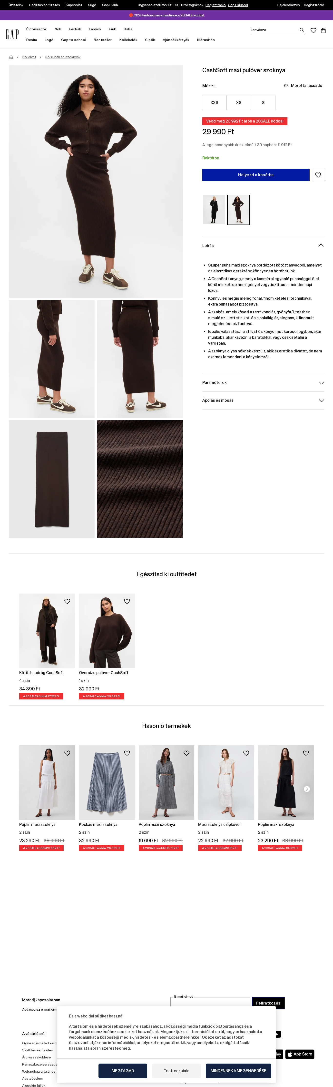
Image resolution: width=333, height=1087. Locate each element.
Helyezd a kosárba (256, 175)
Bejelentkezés (288, 5)
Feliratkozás (268, 1003)
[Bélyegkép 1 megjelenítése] (52, 359)
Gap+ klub (110, 5)
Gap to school (73, 40)
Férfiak (75, 29)
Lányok (95, 29)
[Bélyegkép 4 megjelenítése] (140, 479)
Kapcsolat (74, 5)
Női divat (29, 57)
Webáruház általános (39, 1071)
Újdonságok (36, 29)
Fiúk (112, 29)
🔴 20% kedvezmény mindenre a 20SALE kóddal (166, 15)
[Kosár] (323, 30)
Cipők (150, 40)
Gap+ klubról (238, 5)
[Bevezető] (11, 57)
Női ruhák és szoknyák (62, 57)
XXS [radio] (214, 102)
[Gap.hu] (12, 34)
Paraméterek (214, 382)
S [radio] (263, 102)
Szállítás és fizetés (44, 5)
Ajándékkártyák (176, 40)
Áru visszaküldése (36, 1057)
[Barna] (238, 210)
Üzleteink (16, 5)
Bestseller (103, 40)
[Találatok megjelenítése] (302, 30)
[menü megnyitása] (49, 29)
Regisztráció (216, 5)
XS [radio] (238, 102)
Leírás (208, 245)
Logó (49, 40)
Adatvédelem (32, 1078)
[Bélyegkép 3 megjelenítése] (52, 479)
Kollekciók (128, 40)
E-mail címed (183, 996)
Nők (58, 29)
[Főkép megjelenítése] (96, 181)
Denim (31, 40)
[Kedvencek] (313, 30)
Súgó (92, 5)
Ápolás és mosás (218, 400)
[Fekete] (213, 210)
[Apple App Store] (299, 1054)
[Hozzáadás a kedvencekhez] (67, 601)
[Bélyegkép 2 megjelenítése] (140, 359)
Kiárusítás (206, 40)
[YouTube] (277, 1034)
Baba (128, 29)
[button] (318, 175)
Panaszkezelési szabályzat (43, 1064)
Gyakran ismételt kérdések (43, 1043)
